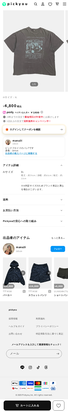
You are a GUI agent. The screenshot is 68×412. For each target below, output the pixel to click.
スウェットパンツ (37, 295)
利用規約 (40, 318)
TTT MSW (7, 291)
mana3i (21, 247)
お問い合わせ (15, 333)
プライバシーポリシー (47, 326)
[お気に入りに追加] (58, 406)
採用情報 (13, 318)
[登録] (58, 353)
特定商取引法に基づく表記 (49, 333)
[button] (57, 4)
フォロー (58, 249)
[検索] (35, 4)
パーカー (7, 295)
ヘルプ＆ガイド (17, 326)
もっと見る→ (58, 237)
